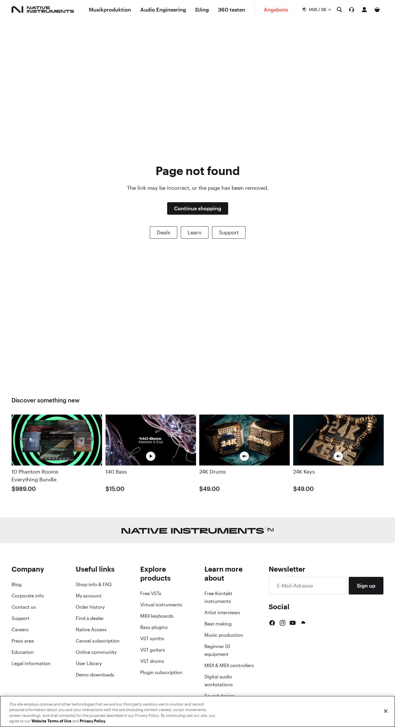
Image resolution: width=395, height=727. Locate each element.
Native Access (91, 629)
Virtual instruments (161, 604)
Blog (16, 584)
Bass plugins (154, 627)
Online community (96, 652)
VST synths (152, 638)
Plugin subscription (161, 672)
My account (88, 595)
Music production (223, 635)
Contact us (24, 607)
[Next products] (90, 440)
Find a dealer (90, 618)
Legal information (31, 663)
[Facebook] (272, 622)
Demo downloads (95, 674)
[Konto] (364, 9)
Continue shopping (197, 208)
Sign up (366, 585)
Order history (90, 607)
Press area (23, 640)
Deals (163, 232)
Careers (20, 629)
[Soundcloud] (302, 622)
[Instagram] (282, 622)
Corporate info (28, 595)
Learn (195, 232)
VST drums (152, 661)
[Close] (385, 711)
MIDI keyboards (156, 616)
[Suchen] (339, 9)
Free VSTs (150, 593)
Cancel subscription (98, 640)
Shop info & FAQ (94, 584)
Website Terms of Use (51, 721)
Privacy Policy (92, 721)
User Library (89, 663)
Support (229, 232)
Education (23, 652)
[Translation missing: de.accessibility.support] (351, 9)
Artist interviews (222, 612)
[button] (244, 456)
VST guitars (152, 649)
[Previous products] (23, 440)
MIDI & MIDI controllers (229, 665)
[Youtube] (292, 622)
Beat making (218, 623)
